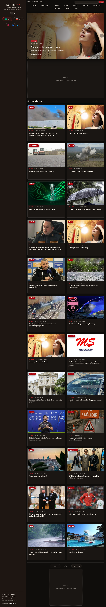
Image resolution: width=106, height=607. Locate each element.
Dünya (85, 6)
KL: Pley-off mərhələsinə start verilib (42, 209)
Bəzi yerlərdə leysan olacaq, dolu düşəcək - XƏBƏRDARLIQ (84, 287)
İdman (66, 6)
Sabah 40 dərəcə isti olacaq (46, 46)
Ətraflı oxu (36, 54)
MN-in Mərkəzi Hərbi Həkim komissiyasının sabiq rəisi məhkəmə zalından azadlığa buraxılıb (45, 249)
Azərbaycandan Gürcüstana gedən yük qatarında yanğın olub (42, 325)
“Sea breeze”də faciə (76, 552)
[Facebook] (13, 25)
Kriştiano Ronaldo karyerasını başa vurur (83, 514)
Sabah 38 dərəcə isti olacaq (78, 248)
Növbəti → (76, 566)
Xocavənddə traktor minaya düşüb (81, 171)
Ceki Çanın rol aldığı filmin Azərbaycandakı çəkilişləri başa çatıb (84, 477)
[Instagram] (8, 25)
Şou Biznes (57, 9)
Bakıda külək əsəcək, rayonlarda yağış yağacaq (85, 209)
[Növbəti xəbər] (102, 36)
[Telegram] (17, 25)
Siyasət (33, 6)
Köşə (76, 9)
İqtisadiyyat (45, 6)
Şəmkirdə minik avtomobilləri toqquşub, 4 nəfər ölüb (85, 401)
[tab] (86, 56)
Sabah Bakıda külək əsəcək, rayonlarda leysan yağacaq (45, 553)
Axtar (101, 2)
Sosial (56, 6)
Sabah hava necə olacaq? (38, 476)
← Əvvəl (55, 566)
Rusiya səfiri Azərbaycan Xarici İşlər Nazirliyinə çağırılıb (46, 401)
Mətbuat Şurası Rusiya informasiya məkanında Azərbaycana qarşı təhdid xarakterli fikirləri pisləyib (85, 364)
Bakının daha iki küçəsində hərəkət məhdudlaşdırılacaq (81, 439)
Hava (68, 9)
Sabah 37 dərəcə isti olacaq (38, 362)
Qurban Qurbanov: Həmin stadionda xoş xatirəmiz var (43, 287)
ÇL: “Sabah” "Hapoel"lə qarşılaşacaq (82, 324)
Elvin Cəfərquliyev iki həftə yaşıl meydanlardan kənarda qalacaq (45, 439)
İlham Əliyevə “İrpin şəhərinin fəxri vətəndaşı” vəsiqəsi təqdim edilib (45, 515)
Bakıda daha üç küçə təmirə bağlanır (42, 171)
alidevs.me (13, 603)
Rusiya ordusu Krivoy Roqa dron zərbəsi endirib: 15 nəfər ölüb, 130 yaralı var (43, 134)
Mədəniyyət (97, 6)
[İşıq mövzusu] (12, 13)
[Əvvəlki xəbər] (30, 36)
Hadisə (75, 6)
